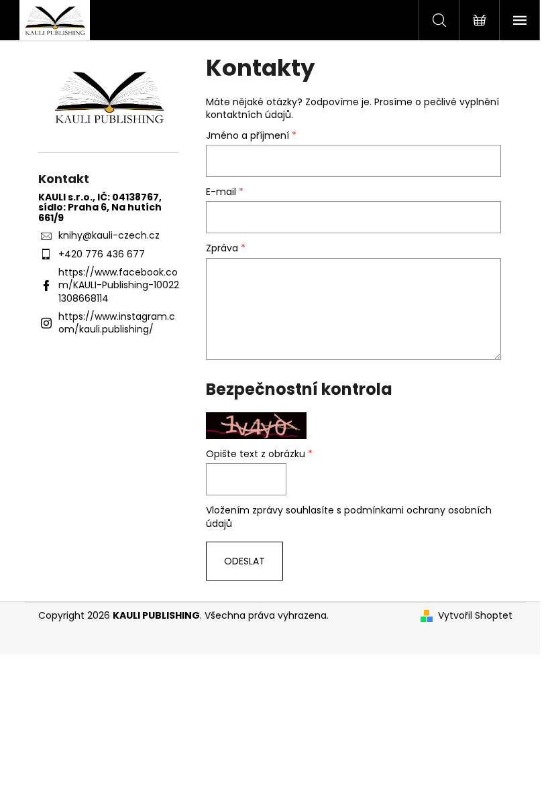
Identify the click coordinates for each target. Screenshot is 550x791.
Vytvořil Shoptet (475, 615)
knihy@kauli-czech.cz (109, 235)
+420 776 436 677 (101, 254)
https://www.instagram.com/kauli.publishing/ (116, 323)
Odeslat (244, 561)
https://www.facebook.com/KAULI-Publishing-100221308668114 (118, 285)
